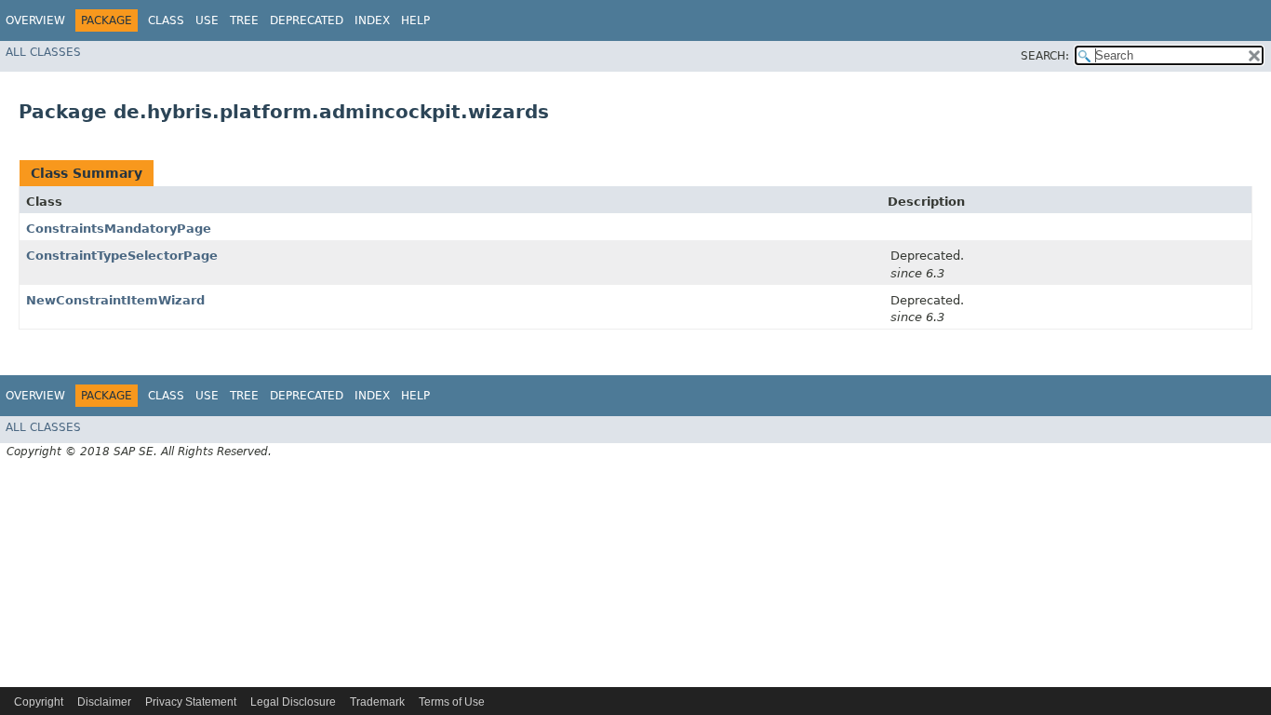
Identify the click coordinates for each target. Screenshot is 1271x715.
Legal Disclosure (293, 701)
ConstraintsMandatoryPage (118, 229)
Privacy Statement (190, 701)
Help (415, 20)
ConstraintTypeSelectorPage (122, 256)
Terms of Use (452, 701)
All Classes (43, 52)
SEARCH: (1045, 55)
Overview (35, 20)
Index (372, 20)
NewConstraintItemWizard (115, 300)
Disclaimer (104, 701)
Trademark (377, 701)
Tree (244, 20)
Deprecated (306, 20)
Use (207, 20)
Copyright (38, 701)
